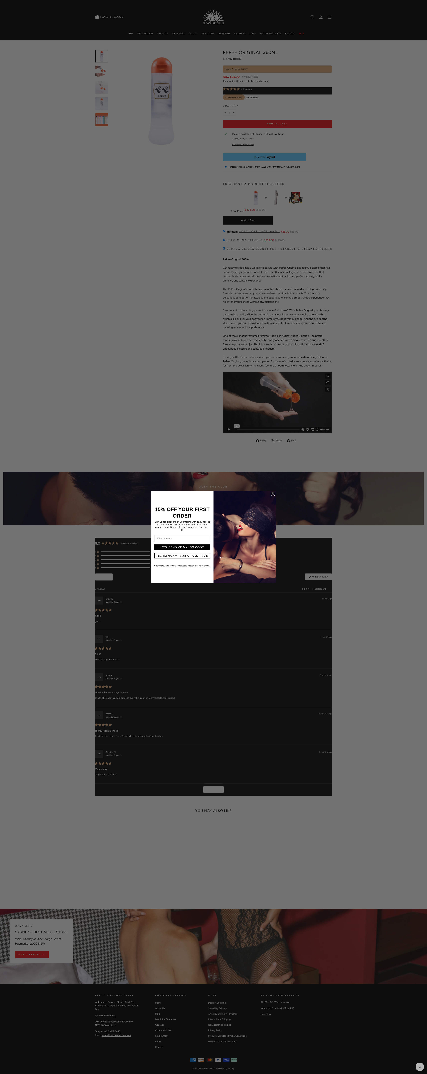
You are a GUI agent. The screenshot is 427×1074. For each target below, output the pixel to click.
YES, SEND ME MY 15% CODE (182, 547)
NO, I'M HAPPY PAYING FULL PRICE (182, 555)
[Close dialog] (273, 494)
